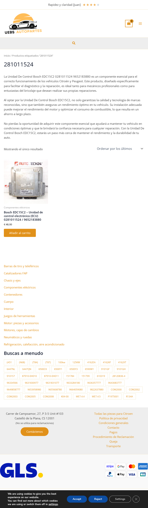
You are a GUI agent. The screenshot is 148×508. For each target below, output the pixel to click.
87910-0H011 (51, 376)
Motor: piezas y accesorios (21, 323)
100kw (61, 362)
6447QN (26, 369)
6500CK (43, 369)
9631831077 (52, 382)
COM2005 (30, 396)
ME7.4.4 (80, 396)
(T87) (48, 362)
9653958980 (34, 389)
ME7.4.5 (96, 396)
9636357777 (94, 382)
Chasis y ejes (12, 280)
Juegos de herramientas (19, 316)
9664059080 (76, 389)
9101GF (105, 369)
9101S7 (11, 376)
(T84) (35, 362)
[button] (74, 43)
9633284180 (73, 382)
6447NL (11, 369)
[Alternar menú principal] (140, 23)
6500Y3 (74, 369)
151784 (70, 376)
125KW (76, 362)
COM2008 (48, 396)
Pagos (113, 432)
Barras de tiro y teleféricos (21, 266)
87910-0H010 (29, 376)
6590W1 (89, 369)
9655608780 (55, 389)
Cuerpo (8, 302)
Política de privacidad (113, 418)
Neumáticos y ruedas (18, 337)
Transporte (113, 446)
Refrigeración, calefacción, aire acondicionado (34, 344)
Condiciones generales (113, 423)
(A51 (9, 362)
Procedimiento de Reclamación (113, 437)
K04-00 (65, 396)
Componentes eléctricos (20, 287)
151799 (86, 376)
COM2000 (116, 389)
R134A (129, 396)
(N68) (22, 362)
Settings (120, 499)
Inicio (7, 55)
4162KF (107, 362)
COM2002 (134, 389)
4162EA (91, 362)
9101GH (121, 369)
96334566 (12, 382)
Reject (98, 499)
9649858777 (13, 389)
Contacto (113, 427)
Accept (77, 499)
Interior (9, 309)
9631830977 (31, 382)
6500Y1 (58, 369)
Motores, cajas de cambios (21, 330)
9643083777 (115, 382)
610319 (101, 376)
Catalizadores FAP (15, 273)
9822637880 (96, 389)
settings (53, 504)
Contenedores (13, 294)
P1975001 (113, 396)
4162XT (122, 362)
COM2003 (12, 396)
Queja (113, 441)
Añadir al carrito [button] (19, 233)
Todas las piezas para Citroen (113, 414)
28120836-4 (118, 376)
